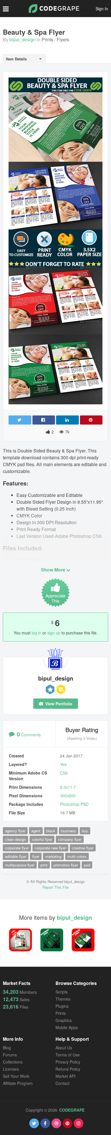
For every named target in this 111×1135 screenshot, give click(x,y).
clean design (15, 839)
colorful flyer (42, 839)
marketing (53, 856)
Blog (7, 1047)
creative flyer (82, 848)
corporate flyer (17, 848)
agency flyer (15, 830)
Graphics (64, 1020)
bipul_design (22, 39)
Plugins (62, 1006)
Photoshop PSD (74, 804)
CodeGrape (72, 1110)
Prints (47, 39)
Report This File (55, 887)
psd (87, 865)
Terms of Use (68, 1055)
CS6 (64, 773)
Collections (12, 1062)
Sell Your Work (16, 1076)
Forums (10, 1055)
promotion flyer (66, 865)
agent (35, 830)
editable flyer (15, 856)
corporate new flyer (50, 848)
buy (85, 830)
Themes (63, 999)
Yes (63, 764)
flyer (35, 856)
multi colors (77, 856)
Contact (62, 1083)
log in (36, 633)
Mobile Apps (67, 1027)
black (50, 830)
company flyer (69, 839)
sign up (53, 633)
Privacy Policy (68, 1062)
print (44, 865)
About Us (64, 1047)
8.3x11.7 (68, 787)
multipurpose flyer (19, 865)
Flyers (63, 39)
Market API (65, 1076)
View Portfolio (58, 703)
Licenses (11, 1069)
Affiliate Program (18, 1083)
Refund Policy (68, 1069)
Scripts (62, 992)
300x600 (68, 795)
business (68, 830)
